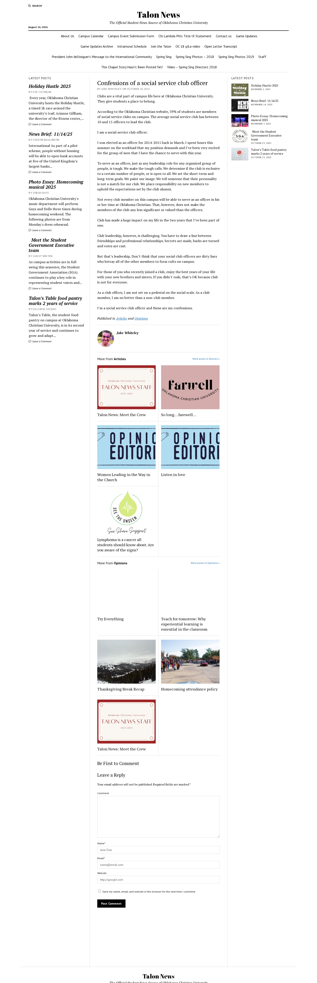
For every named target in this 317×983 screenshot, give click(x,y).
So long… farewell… (178, 414)
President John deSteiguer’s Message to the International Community (102, 56)
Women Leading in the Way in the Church (123, 477)
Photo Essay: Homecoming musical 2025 (56, 184)
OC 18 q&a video (188, 46)
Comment (103, 793)
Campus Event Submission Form (131, 36)
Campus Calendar (91, 36)
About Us (67, 36)
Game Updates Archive (97, 46)
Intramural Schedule (132, 46)
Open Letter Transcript (220, 46)
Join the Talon (161, 46)
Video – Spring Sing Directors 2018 (192, 67)
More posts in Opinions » (205, 563)
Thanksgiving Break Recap (120, 689)
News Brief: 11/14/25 (50, 134)
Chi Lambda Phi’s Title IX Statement (185, 36)
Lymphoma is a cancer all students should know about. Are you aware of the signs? (125, 544)
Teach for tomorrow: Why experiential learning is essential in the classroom (184, 624)
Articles (121, 318)
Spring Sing (163, 56)
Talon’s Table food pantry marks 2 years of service (55, 301)
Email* (101, 858)
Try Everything (110, 618)
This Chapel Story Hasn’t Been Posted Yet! (132, 67)
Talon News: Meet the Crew (121, 414)
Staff (262, 56)
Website (102, 873)
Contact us (224, 36)
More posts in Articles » (206, 358)
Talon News (158, 14)
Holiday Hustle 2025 (50, 86)
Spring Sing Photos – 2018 (195, 56)
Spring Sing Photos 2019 (236, 56)
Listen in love (173, 474)
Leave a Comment (42, 124)
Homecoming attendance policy (189, 689)
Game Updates (246, 36)
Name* (101, 843)
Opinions (141, 318)
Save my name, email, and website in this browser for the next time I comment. (149, 891)
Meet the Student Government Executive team (51, 245)
